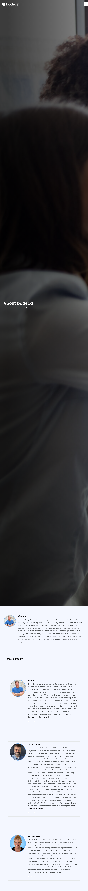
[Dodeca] (10, 4)
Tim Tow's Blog (67, 714)
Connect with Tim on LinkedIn (39, 717)
